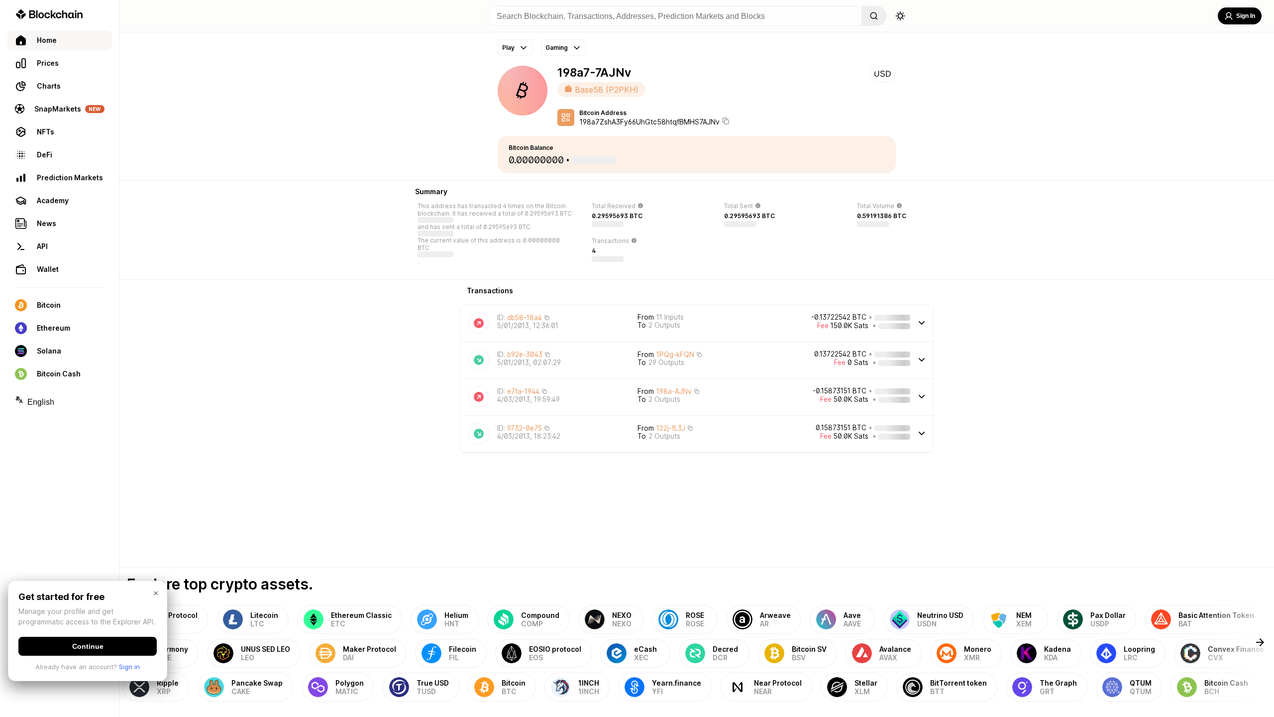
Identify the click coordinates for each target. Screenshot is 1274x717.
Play (508, 47)
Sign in (129, 667)
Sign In (1245, 15)
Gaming (556, 47)
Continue (88, 646)
